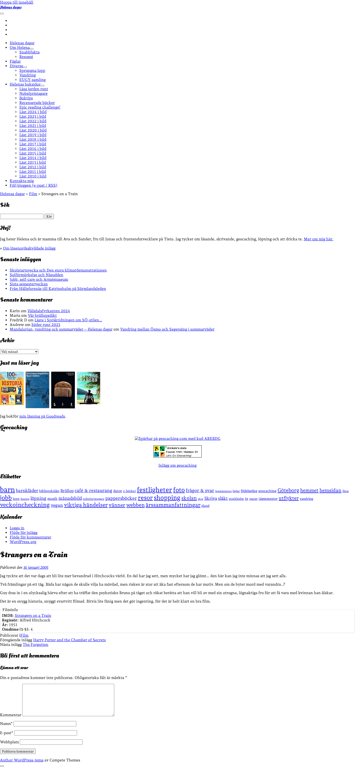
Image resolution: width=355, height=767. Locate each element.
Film (24, 635)
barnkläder (27, 490)
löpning (38, 498)
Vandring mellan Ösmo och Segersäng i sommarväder (167, 329)
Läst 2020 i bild (33, 130)
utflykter (289, 498)
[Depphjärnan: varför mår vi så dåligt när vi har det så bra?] (88, 403)
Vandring (27, 75)
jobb (6, 497)
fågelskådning (223, 491)
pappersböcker (121, 498)
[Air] (63, 407)
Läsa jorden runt (33, 89)
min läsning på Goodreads (42, 416)
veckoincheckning (25, 504)
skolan (189, 498)
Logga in (17, 528)
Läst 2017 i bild (32, 144)
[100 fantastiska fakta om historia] (12, 403)
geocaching (267, 491)
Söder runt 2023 (45, 324)
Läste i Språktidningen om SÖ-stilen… (68, 320)
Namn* (6, 723)
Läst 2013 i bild (32, 162)
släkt (223, 498)
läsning (25, 499)
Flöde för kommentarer (30, 537)
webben (135, 505)
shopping (167, 497)
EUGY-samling (32, 79)
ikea (345, 491)
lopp (16, 499)
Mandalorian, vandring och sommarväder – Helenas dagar (61, 329)
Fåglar (15, 61)
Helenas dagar (11, 7)
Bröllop (67, 490)
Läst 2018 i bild (32, 139)
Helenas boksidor (25, 84)
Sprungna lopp (32, 70)
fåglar (236, 491)
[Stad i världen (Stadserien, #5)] (37, 407)
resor (145, 497)
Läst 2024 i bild (33, 112)
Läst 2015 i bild (32, 153)
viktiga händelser (86, 505)
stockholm (236, 499)
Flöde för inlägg (23, 532)
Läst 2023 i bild (32, 116)
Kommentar (10, 715)
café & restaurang (93, 490)
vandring (306, 499)
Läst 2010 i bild (32, 176)
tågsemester (268, 499)
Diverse (16, 66)
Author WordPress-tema (21, 760)
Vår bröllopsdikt (42, 315)
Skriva (210, 498)
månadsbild (70, 498)
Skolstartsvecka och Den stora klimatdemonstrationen (58, 270)
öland (205, 506)
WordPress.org (23, 541)
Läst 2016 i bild (32, 148)
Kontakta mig (22, 180)
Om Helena (20, 47)
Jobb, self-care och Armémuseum (39, 279)
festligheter (154, 490)
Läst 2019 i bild (32, 135)
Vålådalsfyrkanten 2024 (48, 311)
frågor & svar (200, 490)
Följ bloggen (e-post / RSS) (33, 185)
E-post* (6, 732)
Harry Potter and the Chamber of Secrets (69, 640)
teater (253, 499)
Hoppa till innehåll (16, 2)
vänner (117, 505)
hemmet (309, 490)
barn (7, 489)
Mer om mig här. (318, 239)
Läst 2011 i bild (32, 171)
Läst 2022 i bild (32, 121)
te (246, 498)
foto (179, 490)
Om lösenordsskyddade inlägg (29, 248)
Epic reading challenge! (39, 107)
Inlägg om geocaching (177, 465)
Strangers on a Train (33, 615)
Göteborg (288, 490)
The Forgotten (35, 644)
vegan (57, 505)
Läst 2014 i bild (32, 157)
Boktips (26, 98)
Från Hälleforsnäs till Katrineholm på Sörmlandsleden (58, 288)
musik (52, 498)
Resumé (26, 56)
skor (200, 499)
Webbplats (9, 742)
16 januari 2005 (35, 567)
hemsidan (330, 490)
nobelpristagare (93, 499)
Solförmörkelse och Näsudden (36, 275)
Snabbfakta (29, 52)
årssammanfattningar (173, 505)
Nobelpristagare (33, 93)
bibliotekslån (49, 491)
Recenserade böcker (37, 102)
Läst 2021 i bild (32, 125)
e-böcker (129, 491)
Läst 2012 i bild (32, 167)
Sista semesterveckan (29, 284)
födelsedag (249, 491)
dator (117, 491)
